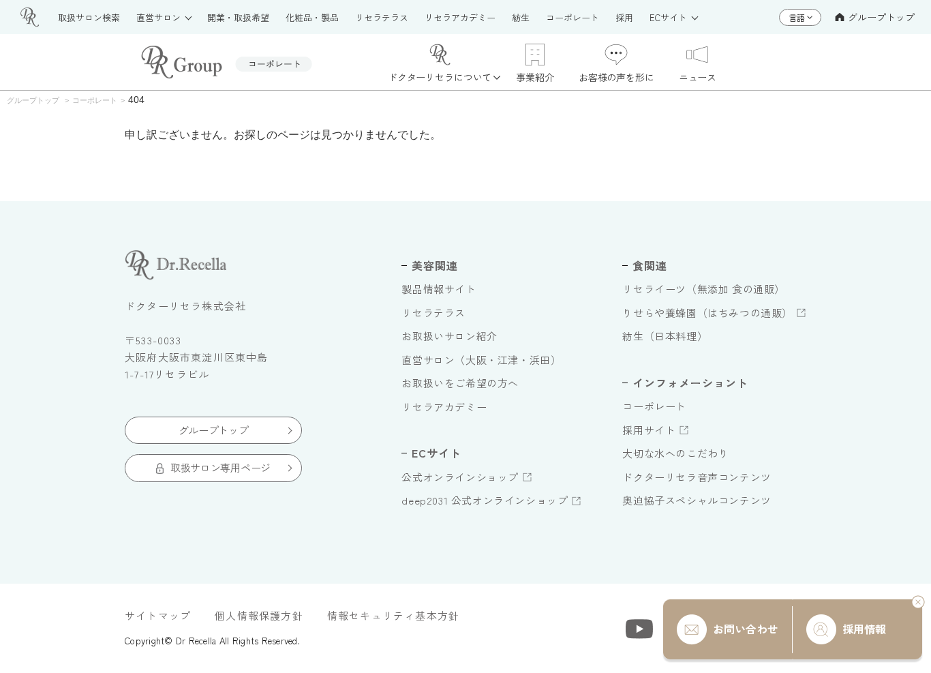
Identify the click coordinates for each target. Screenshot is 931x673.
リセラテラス (433, 312)
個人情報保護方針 (259, 615)
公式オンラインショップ (460, 477)
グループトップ (881, 17)
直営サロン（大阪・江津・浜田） (481, 360)
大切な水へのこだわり (675, 453)
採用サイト (648, 430)
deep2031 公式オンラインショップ (484, 500)
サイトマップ (158, 615)
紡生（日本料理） (664, 336)
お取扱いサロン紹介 (449, 336)
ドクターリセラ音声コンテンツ (696, 477)
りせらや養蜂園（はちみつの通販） (707, 312)
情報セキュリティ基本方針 (393, 615)
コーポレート (654, 406)
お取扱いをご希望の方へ (460, 383)
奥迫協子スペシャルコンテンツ (696, 500)
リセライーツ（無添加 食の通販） (703, 289)
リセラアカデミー (444, 407)
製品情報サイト (438, 289)
